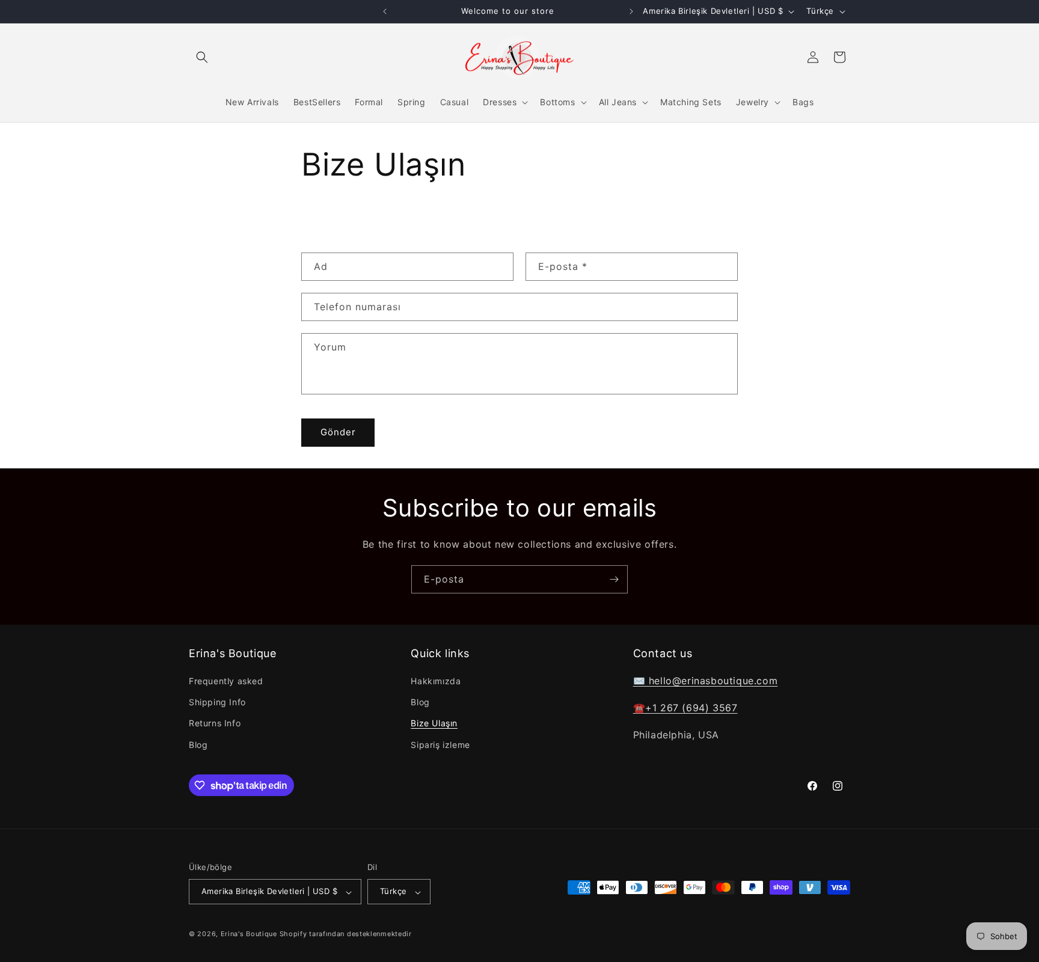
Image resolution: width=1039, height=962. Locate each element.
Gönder (338, 432)
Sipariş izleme (440, 745)
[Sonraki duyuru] (631, 11)
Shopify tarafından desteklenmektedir (346, 934)
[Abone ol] (614, 579)
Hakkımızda (436, 681)
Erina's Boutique (249, 934)
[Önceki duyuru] (385, 11)
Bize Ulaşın (434, 723)
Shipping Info (217, 702)
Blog (198, 745)
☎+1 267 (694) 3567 (685, 708)
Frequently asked (226, 681)
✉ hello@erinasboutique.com (705, 681)
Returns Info (215, 723)
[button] (202, 57)
